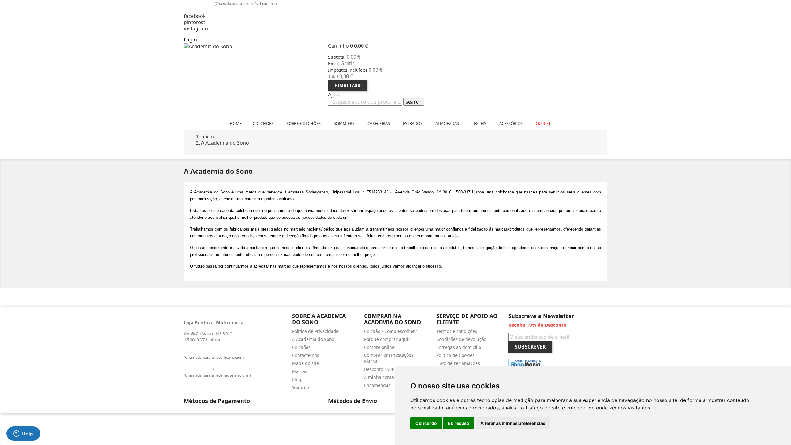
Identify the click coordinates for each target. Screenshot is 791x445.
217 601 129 (197, 351)
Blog (296, 379)
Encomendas (377, 385)
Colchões (301, 347)
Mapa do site (305, 363)
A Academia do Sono (313, 339)
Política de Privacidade (315, 331)
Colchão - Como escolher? (390, 331)
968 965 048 (229, 369)
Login (190, 39)
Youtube (300, 387)
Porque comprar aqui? (387, 339)
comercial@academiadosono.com (226, 10)
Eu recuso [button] (458, 423)
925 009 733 (200, 3)
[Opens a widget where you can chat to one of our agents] (23, 434)
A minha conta (379, 377)
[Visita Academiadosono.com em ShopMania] (525, 363)
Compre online (379, 347)
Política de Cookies (455, 355)
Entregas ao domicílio (458, 347)
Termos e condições (456, 331)
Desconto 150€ (379, 369)
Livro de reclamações (458, 363)
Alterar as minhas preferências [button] (512, 423)
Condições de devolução (461, 339)
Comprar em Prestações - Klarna (390, 358)
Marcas (299, 371)
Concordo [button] (426, 423)
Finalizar (348, 85)
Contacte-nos (305, 355)
